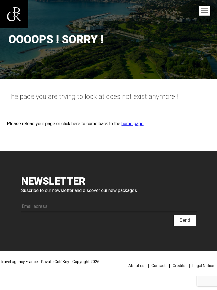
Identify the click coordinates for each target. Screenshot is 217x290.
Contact (158, 265)
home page (132, 123)
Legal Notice (203, 265)
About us (136, 265)
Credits (179, 265)
